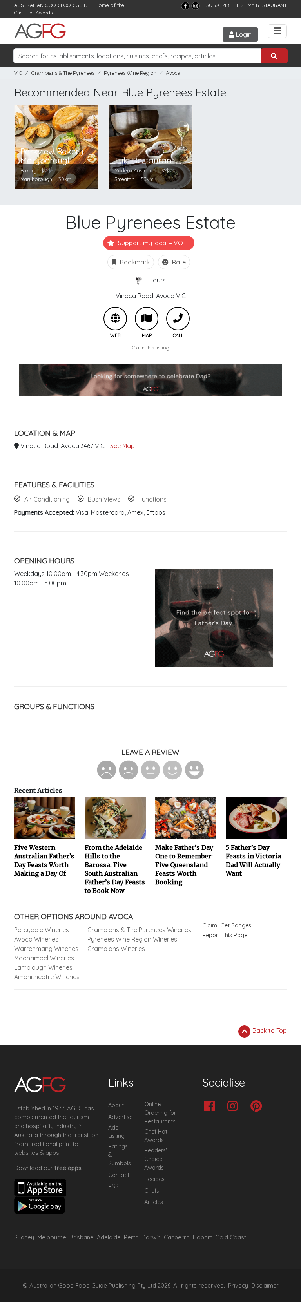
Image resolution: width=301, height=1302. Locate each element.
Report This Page (224, 935)
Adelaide (109, 1237)
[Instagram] (195, 6)
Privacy (238, 1285)
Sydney (24, 1237)
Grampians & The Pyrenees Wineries (139, 930)
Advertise (120, 1117)
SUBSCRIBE (219, 5)
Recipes (154, 1178)
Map (146, 318)
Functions (152, 499)
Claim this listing (150, 347)
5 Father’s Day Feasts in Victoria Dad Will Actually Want (253, 860)
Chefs (151, 1190)
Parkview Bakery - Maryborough (54, 156)
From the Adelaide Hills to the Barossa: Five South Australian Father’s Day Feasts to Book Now (115, 869)
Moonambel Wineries (44, 958)
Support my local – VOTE (153, 243)
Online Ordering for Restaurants (160, 1113)
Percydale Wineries (41, 930)
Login (243, 34)
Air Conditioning (47, 499)
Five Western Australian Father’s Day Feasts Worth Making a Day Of (44, 860)
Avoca (173, 73)
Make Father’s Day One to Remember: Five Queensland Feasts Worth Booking (184, 865)
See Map (122, 446)
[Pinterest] (258, 1106)
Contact (118, 1175)
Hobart (202, 1237)
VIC (18, 73)
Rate (178, 262)
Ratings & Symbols (119, 1155)
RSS (113, 1186)
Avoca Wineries (36, 939)
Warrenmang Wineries (46, 949)
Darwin (151, 1237)
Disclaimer (265, 1285)
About (116, 1105)
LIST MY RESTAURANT (262, 5)
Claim (209, 925)
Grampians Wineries (116, 949)
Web (115, 318)
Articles (153, 1202)
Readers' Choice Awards (155, 1159)
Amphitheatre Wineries (47, 977)
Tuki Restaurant (144, 160)
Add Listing (116, 1132)
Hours (157, 280)
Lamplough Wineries (43, 967)
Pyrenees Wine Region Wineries (132, 939)
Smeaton (124, 179)
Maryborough (36, 179)
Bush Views (104, 499)
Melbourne (51, 1237)
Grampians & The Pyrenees (62, 73)
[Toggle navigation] (277, 31)
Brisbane (81, 1237)
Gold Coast (230, 1237)
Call (178, 318)
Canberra (177, 1237)
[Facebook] (185, 6)
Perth (131, 1237)
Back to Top (269, 1030)
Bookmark (134, 262)
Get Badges (235, 925)
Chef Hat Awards (33, 12)
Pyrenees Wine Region (130, 73)
